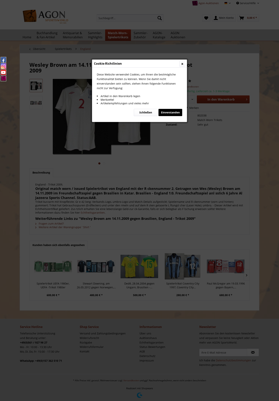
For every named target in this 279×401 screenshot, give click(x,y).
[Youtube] (3, 72)
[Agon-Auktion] (3, 78)
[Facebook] (3, 60)
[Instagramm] (3, 66)
